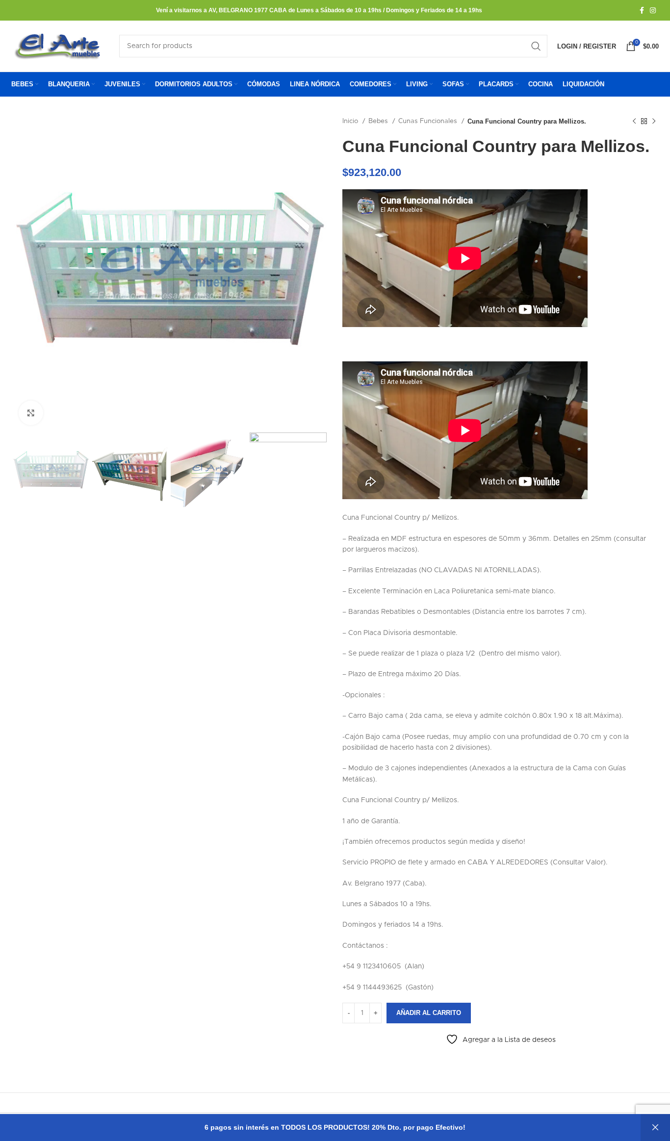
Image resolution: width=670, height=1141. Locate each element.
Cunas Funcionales (428, 121)
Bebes (379, 121)
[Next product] (654, 122)
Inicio (351, 121)
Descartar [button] (655, 1127)
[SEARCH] (536, 46)
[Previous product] (634, 122)
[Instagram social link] (653, 10)
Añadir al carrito (428, 1012)
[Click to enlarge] (31, 413)
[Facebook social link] (642, 10)
